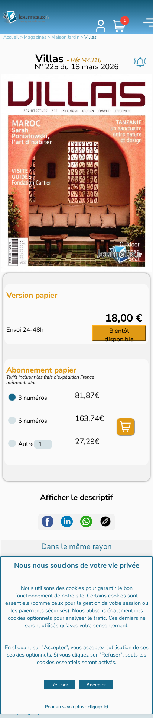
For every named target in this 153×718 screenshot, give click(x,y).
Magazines (35, 37)
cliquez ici (98, 707)
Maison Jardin (65, 37)
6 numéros (32, 421)
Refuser (59, 684)
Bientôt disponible (119, 333)
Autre (26, 444)
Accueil (11, 37)
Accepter (96, 684)
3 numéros (32, 397)
